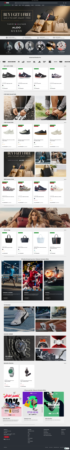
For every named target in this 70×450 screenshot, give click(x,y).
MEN (12, 5)
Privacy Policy (46, 447)
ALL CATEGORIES (27, 5)
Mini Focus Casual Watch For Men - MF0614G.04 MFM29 (9, 381)
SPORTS (32, 5)
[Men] (8, 46)
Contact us (62, 432)
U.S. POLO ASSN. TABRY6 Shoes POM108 (55, 196)
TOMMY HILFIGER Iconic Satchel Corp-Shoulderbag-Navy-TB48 (55, 248)
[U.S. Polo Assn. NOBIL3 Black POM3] (8, 75)
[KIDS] (29, 46)
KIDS (20, 5)
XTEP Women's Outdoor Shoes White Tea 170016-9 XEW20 (55, 140)
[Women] (19, 46)
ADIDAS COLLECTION (40, 329)
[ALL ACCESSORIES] (61, 46)
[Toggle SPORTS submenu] (34, 5)
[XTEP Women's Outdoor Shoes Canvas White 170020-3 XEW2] (8, 131)
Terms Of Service (46, 432)
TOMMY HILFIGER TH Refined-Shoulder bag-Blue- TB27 (40, 248)
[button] (66, 3)
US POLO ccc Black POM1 (37, 83)
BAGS (23, 5)
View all (65, 122)
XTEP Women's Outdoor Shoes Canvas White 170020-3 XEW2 (8, 140)
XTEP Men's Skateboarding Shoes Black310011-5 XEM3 (38, 140)
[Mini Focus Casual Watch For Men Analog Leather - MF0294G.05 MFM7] (27, 372)
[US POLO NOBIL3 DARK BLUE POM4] (40, 188)
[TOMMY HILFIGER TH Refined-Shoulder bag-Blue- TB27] (40, 239)
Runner (6, 447)
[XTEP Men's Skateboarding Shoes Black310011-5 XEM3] (40, 131)
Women (19, 51)
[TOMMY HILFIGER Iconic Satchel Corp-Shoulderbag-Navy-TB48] (56, 239)
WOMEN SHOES (39, 162)
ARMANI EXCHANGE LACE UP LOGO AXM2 (8, 196)
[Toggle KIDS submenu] (21, 5)
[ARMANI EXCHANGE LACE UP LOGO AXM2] (8, 188)
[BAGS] (40, 46)
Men (8, 51)
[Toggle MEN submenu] (13, 5)
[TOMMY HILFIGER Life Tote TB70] (24, 239)
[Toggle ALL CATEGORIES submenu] (30, 5)
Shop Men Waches (8, 358)
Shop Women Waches (40, 358)
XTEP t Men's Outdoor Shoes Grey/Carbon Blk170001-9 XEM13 (24, 140)
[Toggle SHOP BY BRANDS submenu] (40, 5)
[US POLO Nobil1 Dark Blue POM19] (24, 75)
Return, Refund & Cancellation (48, 435)
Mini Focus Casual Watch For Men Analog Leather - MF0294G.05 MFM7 (26, 381)
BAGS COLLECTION (61, 174)
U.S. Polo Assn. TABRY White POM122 (23, 196)
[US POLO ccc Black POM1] (40, 75)
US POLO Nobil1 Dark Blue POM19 (23, 83)
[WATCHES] (51, 46)
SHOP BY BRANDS (37, 5)
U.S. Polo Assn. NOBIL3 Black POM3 (7, 83)
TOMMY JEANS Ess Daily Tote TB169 (7, 247)
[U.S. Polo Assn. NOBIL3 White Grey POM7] (56, 75)
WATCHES (51, 51)
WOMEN (16, 5)
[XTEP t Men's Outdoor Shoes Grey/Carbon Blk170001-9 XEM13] (24, 131)
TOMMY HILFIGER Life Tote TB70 (22, 247)
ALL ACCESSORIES (61, 51)
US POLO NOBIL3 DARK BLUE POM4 (39, 196)
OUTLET (43, 5)
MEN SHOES (54, 162)
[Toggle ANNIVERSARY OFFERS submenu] (10, 5)
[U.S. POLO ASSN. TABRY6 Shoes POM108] (56, 188)
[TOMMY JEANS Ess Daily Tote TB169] (8, 239)
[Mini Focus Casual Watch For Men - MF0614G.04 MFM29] (11, 372)
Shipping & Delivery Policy (56, 447)
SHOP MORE (5, 298)
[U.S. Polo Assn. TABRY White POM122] (24, 188)
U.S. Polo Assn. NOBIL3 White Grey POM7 (55, 83)
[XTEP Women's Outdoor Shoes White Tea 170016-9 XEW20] (56, 131)
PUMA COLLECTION (8, 329)
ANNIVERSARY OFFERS (7, 5)
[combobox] (36, 3)
